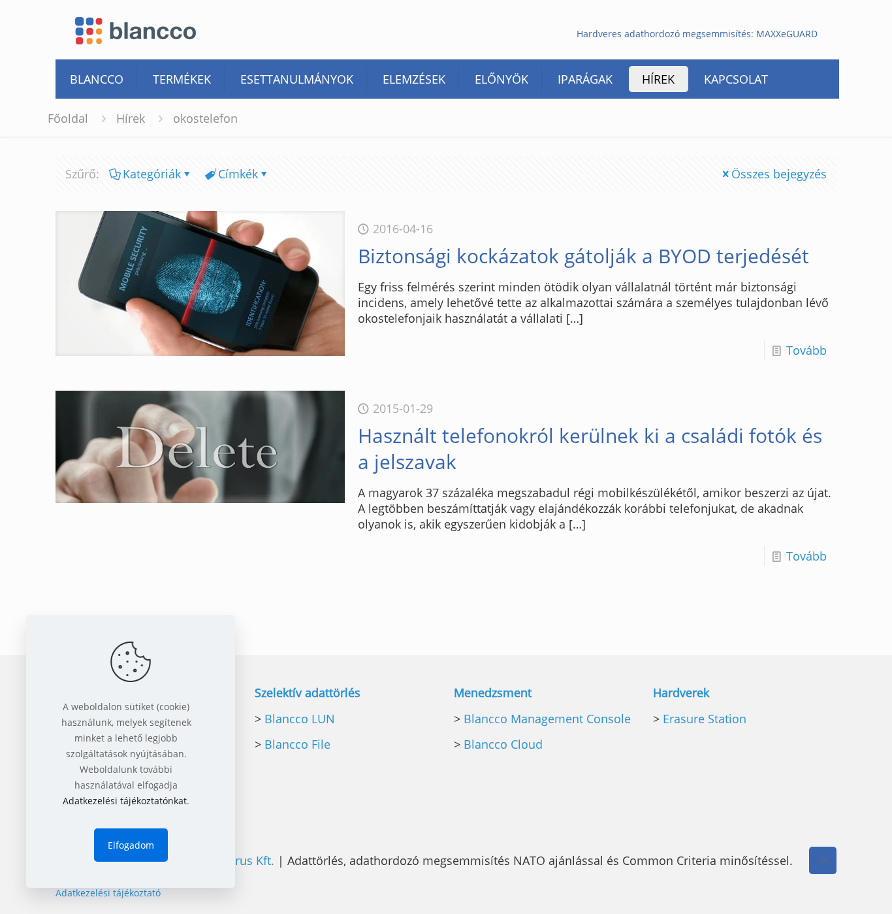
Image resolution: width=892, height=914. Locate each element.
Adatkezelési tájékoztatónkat (125, 800)
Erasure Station (704, 718)
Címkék (238, 174)
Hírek (130, 118)
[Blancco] (135, 29)
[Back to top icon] (822, 860)
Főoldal (68, 118)
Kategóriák (152, 174)
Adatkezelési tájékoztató (108, 893)
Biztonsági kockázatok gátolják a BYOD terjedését (583, 255)
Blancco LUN (299, 718)
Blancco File (297, 744)
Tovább (806, 350)
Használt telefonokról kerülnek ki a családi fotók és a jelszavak (590, 448)
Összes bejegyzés (779, 174)
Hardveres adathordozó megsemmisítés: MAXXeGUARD (697, 34)
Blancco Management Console (547, 718)
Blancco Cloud (503, 744)
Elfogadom (131, 845)
